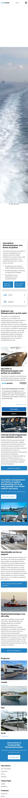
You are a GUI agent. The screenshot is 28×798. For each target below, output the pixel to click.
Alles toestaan (14, 409)
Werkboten (4, 786)
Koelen (3, 796)
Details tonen (19, 404)
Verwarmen (4, 793)
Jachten (3, 784)
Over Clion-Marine (6, 769)
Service (3, 774)
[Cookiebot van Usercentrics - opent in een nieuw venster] (19, 383)
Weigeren (14, 413)
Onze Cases (4, 771)
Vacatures (3, 776)
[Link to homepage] (5, 3)
